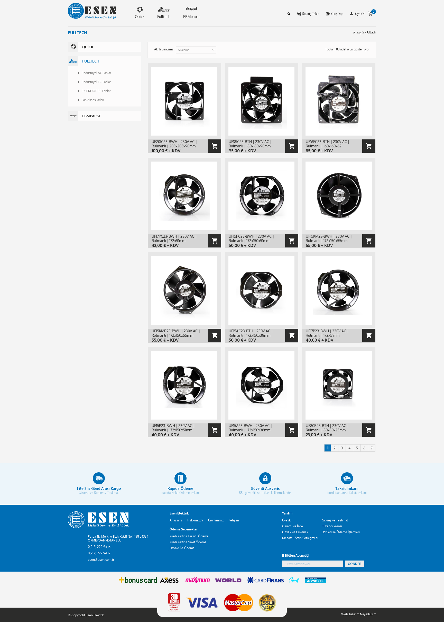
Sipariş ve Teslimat (335, 520)
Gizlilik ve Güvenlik (295, 532)
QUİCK (87, 47)
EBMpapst (191, 16)
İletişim (234, 520)
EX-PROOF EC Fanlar (96, 91)
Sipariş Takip (310, 14)
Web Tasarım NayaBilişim (358, 614)
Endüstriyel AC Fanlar (96, 73)
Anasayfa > (359, 32)
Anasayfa (176, 520)
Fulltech (163, 16)
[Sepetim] (370, 14)
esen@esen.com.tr (101, 560)
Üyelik (286, 520)
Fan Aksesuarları (93, 100)
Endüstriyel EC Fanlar (96, 82)
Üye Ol (360, 14)
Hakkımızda (195, 520)
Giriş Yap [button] (337, 14)
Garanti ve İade (292, 526)
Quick (139, 16)
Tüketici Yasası (332, 526)
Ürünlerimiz (216, 520)
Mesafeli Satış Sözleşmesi (300, 538)
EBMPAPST (91, 116)
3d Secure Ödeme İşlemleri (341, 532)
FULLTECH (90, 61)
